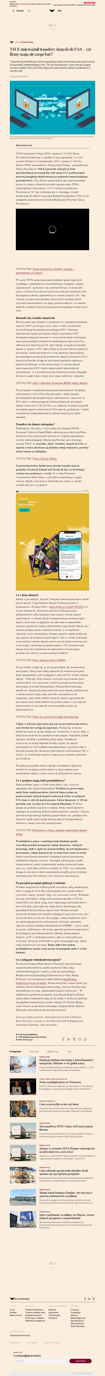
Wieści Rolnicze (77, 1323)
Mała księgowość (78, 1318)
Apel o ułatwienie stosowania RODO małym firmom (60, 383)
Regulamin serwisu (33, 1315)
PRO (60, 10)
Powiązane (15, 1051)
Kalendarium (32, 1343)
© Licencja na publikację (27, 1034)
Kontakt (13, 1312)
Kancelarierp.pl (77, 1321)
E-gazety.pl (75, 1312)
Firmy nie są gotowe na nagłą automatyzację (55, 716)
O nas (12, 1310)
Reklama (52, 1310)
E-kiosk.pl (75, 1310)
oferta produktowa (52, 1343)
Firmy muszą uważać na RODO (49, 660)
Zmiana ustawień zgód (35, 1312)
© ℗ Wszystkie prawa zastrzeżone (31, 1037)
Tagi (69, 1051)
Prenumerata (54, 1315)
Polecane (34, 1051)
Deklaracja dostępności (35, 1321)
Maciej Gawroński (24, 145)
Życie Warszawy (78, 1326)
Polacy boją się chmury (45, 458)
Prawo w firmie (26, 42)
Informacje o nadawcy (34, 1318)
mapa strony (15, 1343)
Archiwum (53, 1318)
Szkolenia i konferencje (20, 1335)
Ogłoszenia (53, 1312)
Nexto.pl (74, 1315)
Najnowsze (53, 1051)
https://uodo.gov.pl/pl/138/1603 (66, 606)
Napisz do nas (16, 1315)
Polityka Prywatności (34, 1310)
